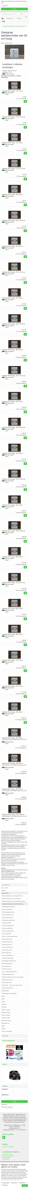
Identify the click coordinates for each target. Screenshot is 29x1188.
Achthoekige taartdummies (8, 906)
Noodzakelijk (6, 1183)
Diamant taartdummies (7, 917)
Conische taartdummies (8, 915)
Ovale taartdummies (7, 939)
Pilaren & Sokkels (6, 1015)
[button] (3, 18)
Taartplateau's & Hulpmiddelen (9, 993)
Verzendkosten (6, 1159)
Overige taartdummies (7, 988)
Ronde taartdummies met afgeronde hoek (12, 896)
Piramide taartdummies (7, 958)
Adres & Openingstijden (8, 1146)
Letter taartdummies (7, 950)
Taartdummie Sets (6, 923)
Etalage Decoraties (6, 1020)
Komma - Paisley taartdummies (9, 936)
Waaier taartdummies (7, 979)
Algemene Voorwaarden (8, 1156)
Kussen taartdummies (7, 947)
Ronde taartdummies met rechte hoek (11, 898)
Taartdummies (5, 893)
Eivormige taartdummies (8, 925)
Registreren (4, 1104)
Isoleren (4, 890)
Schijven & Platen (6, 1018)
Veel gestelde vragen (7, 1154)
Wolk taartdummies (6, 982)
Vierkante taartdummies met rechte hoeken (12, 904)
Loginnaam (5, 1089)
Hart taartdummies (6, 933)
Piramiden (4, 1007)
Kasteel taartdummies (7, 942)
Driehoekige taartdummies (8, 920)
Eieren (3, 999)
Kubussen (4, 1004)
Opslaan (14, 9)
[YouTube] (3, 1137)
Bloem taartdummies (7, 909)
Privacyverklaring (6, 1157)
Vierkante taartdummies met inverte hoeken (12, 977)
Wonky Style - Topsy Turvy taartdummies (12, 985)
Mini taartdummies (6, 952)
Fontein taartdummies (7, 928)
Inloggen (14, 1101)
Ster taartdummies (6, 966)
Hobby (3, 1026)
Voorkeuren (14, 1183)
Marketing (5, 1185)
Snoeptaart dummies (7, 963)
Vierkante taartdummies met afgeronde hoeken (13, 901)
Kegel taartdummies (7, 944)
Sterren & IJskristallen (7, 1031)
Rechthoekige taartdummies (9, 961)
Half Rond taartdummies (8, 931)
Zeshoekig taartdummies (8, 974)
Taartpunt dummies (7, 969)
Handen (3, 1028)
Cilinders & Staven (6, 1012)
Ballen (3, 996)
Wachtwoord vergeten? (7, 1107)
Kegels (3, 1001)
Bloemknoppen (5, 990)
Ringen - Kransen (6, 1009)
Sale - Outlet (5, 888)
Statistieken (22, 1183)
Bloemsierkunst (5, 1023)
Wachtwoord (5, 1094)
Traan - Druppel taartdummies (9, 971)
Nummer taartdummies (7, 955)
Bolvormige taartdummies (8, 912)
